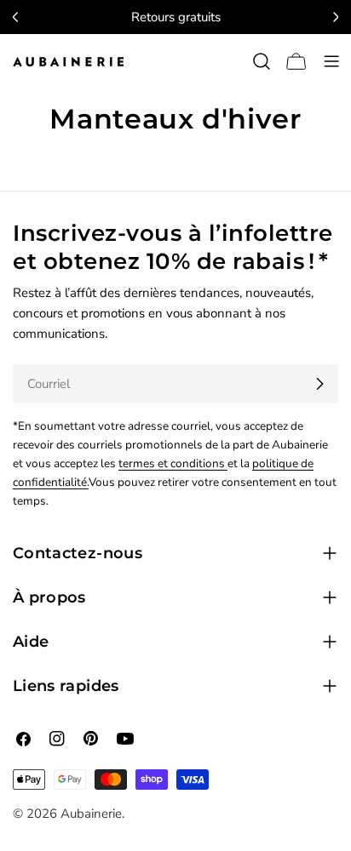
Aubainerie (91, 813)
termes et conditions (172, 463)
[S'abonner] (319, 384)
